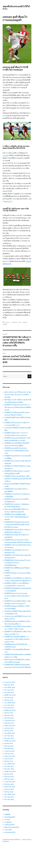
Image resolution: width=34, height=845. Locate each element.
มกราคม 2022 (9, 736)
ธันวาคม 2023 (9, 692)
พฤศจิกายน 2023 (10, 695)
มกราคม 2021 (9, 766)
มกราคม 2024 (9, 690)
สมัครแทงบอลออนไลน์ (11, 827)
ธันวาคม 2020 (9, 769)
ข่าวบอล (7, 819)
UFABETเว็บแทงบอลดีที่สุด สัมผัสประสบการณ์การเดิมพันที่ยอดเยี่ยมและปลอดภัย (16, 516)
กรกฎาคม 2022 (9, 720)
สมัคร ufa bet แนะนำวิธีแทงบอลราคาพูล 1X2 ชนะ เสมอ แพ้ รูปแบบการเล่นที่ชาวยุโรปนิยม (17, 394)
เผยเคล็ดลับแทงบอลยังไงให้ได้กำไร (12, 839)
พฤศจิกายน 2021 (9, 741)
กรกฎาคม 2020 (9, 781)
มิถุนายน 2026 (9, 685)
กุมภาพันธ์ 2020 (9, 794)
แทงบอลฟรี (8, 830)
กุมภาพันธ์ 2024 (9, 687)
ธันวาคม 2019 (9, 799)
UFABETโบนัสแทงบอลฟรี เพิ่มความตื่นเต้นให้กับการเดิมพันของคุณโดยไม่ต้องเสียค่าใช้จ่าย (17, 478)
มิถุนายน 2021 (9, 753)
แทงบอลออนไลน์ (9, 832)
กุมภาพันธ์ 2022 (9, 733)
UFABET (7, 814)
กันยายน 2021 (9, 746)
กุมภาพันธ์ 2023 (9, 702)
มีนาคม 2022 (8, 731)
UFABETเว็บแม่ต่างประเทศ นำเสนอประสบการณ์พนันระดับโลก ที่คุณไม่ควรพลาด (17, 595)
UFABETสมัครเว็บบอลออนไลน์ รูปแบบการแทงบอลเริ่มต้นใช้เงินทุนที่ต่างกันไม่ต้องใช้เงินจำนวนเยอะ (16, 524)
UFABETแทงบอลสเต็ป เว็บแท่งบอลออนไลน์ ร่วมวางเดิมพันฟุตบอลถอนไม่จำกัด (16, 450)
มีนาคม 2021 (8, 761)
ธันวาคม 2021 (9, 738)
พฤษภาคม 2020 (9, 787)
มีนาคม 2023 (8, 700)
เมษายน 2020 (9, 789)
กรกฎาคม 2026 (9, 682)
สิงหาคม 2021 (9, 748)
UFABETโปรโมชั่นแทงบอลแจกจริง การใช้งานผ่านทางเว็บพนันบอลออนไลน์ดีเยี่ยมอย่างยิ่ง (17, 407)
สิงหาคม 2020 (9, 779)
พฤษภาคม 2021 (9, 756)
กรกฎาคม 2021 (9, 751)
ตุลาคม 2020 (8, 774)
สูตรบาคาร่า (8, 201)
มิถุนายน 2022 (9, 723)
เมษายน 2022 (9, 728)
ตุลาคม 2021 (8, 743)
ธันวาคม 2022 (9, 708)
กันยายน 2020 (9, 776)
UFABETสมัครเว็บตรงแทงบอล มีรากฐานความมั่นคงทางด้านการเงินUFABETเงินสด (17, 562)
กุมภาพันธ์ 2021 (9, 764)
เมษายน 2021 (8, 759)
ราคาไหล (6, 155)
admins (7, 322)
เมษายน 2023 (8, 697)
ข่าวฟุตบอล (8, 822)
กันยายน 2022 (9, 715)
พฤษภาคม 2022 (9, 725)
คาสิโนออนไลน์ (9, 825)
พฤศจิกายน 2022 (10, 710)
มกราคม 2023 (9, 705)
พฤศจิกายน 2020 (10, 771)
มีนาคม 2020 (8, 792)
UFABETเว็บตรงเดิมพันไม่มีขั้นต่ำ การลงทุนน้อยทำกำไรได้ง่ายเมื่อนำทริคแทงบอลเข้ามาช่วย (16, 639)
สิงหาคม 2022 (9, 718)
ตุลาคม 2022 (8, 713)
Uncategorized (9, 817)
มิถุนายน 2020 (9, 784)
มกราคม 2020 (9, 797)
